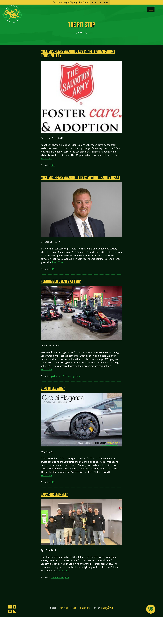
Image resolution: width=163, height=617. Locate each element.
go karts (55, 376)
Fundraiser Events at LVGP (61, 281)
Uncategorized (73, 376)
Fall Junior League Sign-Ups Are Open (80, 2)
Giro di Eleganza (53, 388)
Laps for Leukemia (54, 494)
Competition (57, 577)
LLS (53, 165)
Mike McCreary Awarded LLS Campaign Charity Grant (80, 177)
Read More (46, 158)
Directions (85, 608)
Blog (73, 608)
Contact (64, 608)
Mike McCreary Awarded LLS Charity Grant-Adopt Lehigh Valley (78, 54)
